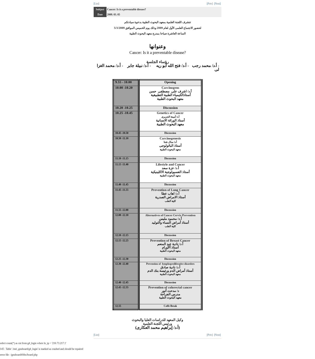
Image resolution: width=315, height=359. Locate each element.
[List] (96, 3)
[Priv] (210, 3)
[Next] (217, 3)
